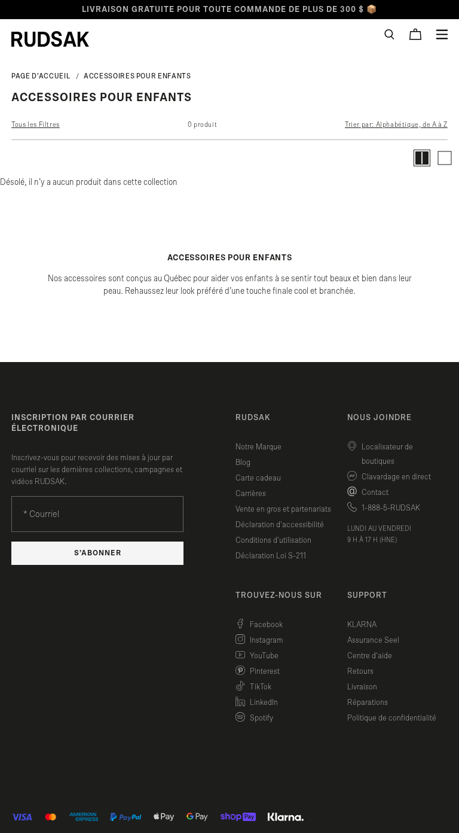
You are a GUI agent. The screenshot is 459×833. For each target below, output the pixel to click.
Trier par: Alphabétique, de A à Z (396, 124)
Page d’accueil (40, 76)
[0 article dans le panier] (415, 34)
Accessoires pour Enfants (137, 76)
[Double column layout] (422, 158)
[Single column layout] (444, 158)
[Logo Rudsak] (50, 39)
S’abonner (97, 553)
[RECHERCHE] (389, 34)
